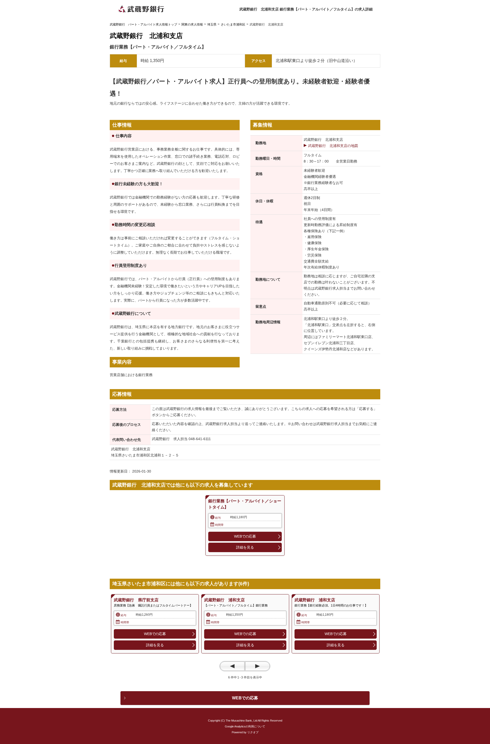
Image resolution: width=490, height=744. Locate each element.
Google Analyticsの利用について (245, 726)
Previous (232, 666)
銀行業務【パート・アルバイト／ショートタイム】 (244, 504)
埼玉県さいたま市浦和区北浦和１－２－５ (145, 455)
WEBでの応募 (245, 536)
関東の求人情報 (192, 24)
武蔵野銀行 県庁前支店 (136, 600)
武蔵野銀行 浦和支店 (224, 600)
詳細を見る (245, 547)
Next (257, 666)
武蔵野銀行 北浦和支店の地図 (333, 146)
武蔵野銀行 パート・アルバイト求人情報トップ (143, 24)
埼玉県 (211, 24)
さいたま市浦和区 (233, 24)
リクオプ (253, 732)
